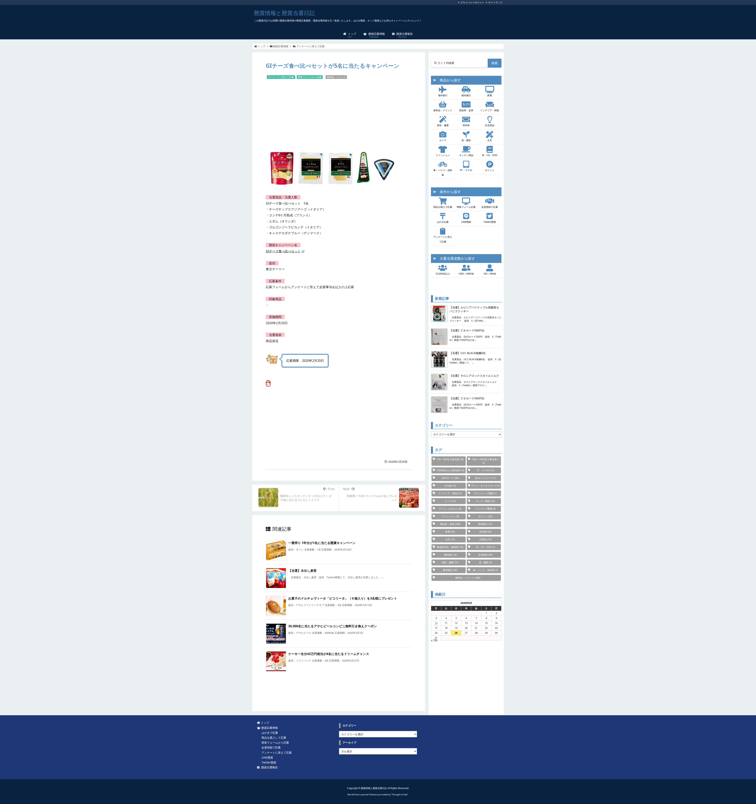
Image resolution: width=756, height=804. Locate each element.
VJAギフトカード (485, 478)
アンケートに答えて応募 (310, 46)
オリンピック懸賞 (485, 493)
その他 (450, 485)
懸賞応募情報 (280, 46)
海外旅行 (442, 95)
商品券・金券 (466, 110)
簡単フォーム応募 (466, 207)
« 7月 (434, 640)
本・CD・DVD (489, 155)
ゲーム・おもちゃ (450, 508)
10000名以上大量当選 (450, 470)
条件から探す (448, 191)
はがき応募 (443, 222)
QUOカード (450, 478)
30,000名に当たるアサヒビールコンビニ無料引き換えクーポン (332, 626)
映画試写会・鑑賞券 (450, 547)
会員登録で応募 (489, 207)
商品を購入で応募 (442, 207)
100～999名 (489, 273)
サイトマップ (495, 2)
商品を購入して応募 (273, 737)
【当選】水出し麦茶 (302, 570)
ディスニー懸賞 (485, 508)
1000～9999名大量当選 (485, 461)
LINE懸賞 (466, 222)
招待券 (466, 125)
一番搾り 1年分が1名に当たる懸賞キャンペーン (322, 543)
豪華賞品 (450, 570)
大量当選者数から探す (455, 258)
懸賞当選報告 (269, 767)
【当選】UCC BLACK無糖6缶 (467, 353)
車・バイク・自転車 (442, 172)
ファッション (443, 155)
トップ (261, 46)
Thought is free (399, 794)
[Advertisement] (338, 112)
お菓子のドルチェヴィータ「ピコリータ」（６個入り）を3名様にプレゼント (342, 598)
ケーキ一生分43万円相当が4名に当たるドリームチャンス (328, 654)
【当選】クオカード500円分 (467, 330)
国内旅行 (466, 95)
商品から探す (448, 80)
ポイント (489, 170)
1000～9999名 (466, 273)
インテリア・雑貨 (489, 110)
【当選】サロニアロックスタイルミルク (474, 375)
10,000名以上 (442, 273)
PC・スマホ (466, 170)
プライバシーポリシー (472, 2)
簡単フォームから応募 (309, 77)
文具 (489, 140)
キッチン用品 (466, 155)
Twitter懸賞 (490, 222)
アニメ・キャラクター (485, 485)
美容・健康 (443, 125)
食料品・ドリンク (336, 77)
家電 (489, 95)
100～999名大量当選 (450, 459)
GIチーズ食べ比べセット (283, 251)
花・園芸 (466, 140)
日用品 (485, 539)
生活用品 (489, 125)
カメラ (442, 140)
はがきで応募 (269, 733)
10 (436, 623)
